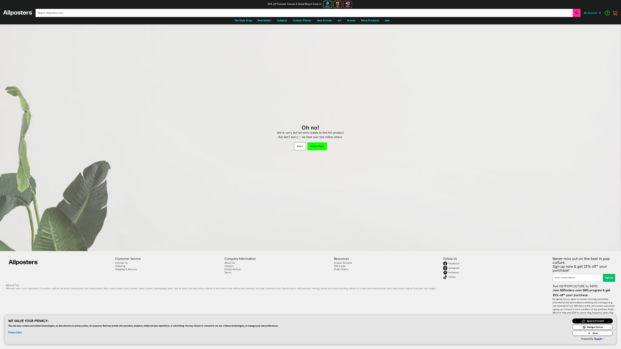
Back (300, 146)
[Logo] (17, 13)
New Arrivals (324, 20)
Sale (387, 20)
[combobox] (304, 13)
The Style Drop (243, 20)
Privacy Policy (15, 332)
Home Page (317, 146)
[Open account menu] (599, 13)
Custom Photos (302, 20)
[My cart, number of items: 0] (615, 13)
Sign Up (609, 278)
